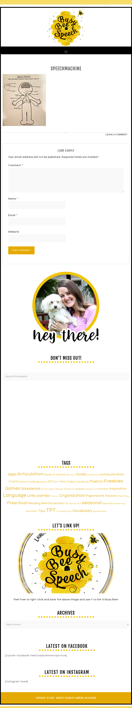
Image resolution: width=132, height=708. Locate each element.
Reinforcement (53, 503)
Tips (41, 511)
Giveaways (31, 488)
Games (12, 488)
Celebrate (93, 475)
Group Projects (65, 489)
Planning (123, 496)
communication (112, 474)
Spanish (108, 503)
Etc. (56, 481)
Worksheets (99, 511)
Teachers (32, 511)
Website (13, 232)
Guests (80, 489)
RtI (66, 504)
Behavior (71, 475)
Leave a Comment (116, 134)
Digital (43, 482)
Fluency (96, 481)
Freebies (113, 481)
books (81, 474)
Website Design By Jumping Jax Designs (76, 698)
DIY (50, 481)
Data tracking (29, 481)
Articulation (30, 474)
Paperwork (95, 495)
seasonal (92, 503)
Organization (72, 495)
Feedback (82, 481)
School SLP (75, 503)
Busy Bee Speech (66, 27)
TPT (51, 510)
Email (12, 215)
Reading (34, 503)
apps (12, 474)
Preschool (17, 503)
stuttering (119, 503)
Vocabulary (82, 511)
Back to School (55, 474)
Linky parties (38, 496)
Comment (15, 165)
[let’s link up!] (66, 563)
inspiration (118, 488)
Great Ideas (47, 489)
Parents (111, 495)
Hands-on (90, 489)
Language (14, 495)
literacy (55, 496)
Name (13, 198)
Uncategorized (64, 511)
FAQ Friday (67, 481)
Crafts (14, 481)
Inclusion (103, 488)
